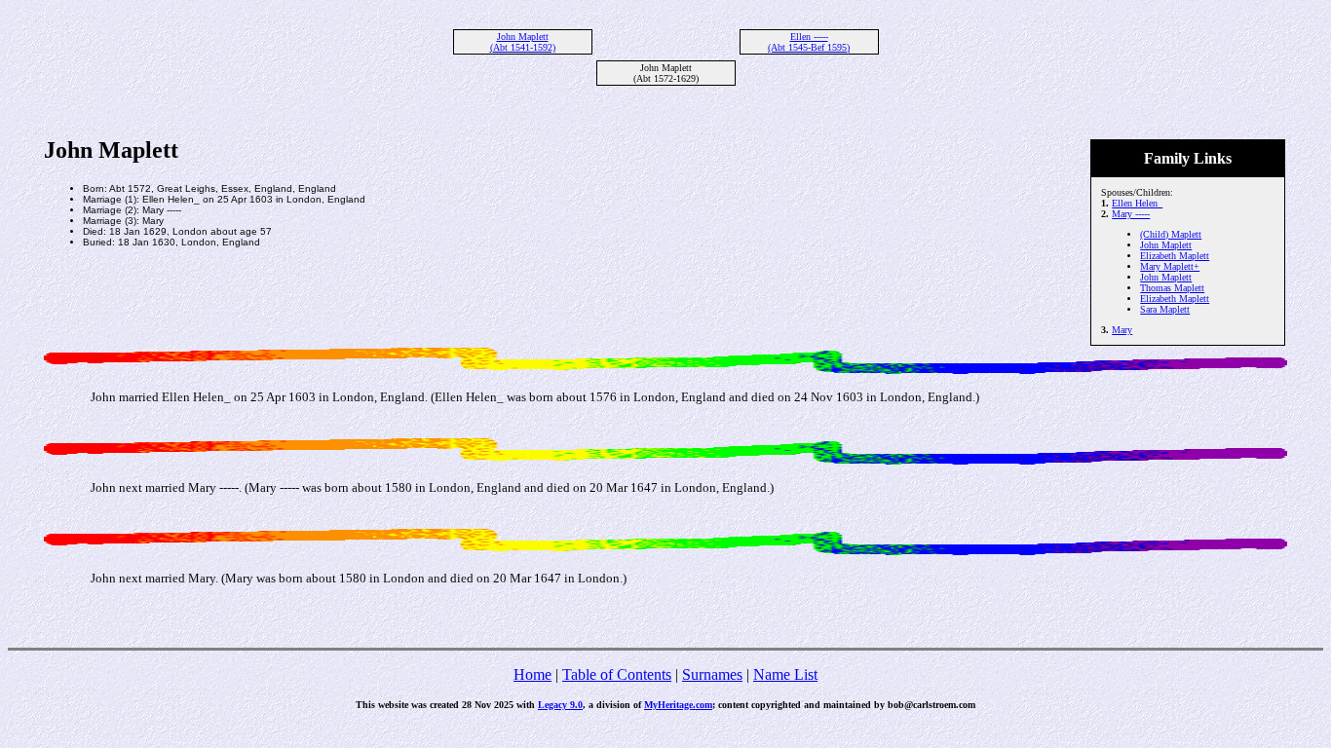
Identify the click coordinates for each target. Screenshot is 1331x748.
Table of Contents (616, 674)
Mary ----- (1131, 213)
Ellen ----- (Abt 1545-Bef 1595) (809, 42)
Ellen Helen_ (1137, 203)
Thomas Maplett (1172, 287)
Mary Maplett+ (1169, 266)
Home (532, 674)
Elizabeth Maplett (1174, 255)
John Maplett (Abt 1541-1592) (522, 42)
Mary (1122, 329)
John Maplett (1166, 245)
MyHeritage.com (678, 704)
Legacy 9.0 (560, 704)
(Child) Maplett (1170, 234)
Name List (785, 674)
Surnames (712, 674)
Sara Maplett (1165, 309)
